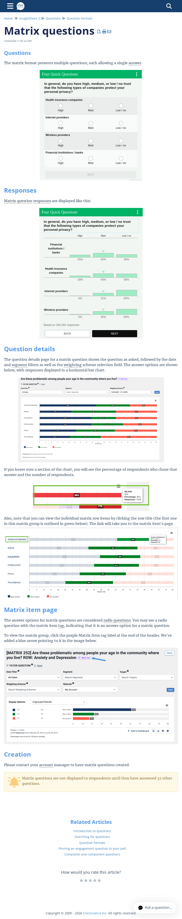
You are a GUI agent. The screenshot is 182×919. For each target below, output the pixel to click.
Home (8, 18)
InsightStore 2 (29, 18)
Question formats (80, 18)
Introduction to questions (92, 831)
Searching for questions (92, 837)
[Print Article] (104, 31)
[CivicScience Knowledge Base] (20, 4)
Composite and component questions (92, 854)
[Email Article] (109, 31)
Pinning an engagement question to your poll (92, 848)
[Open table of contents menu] (11, 5)
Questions (53, 18)
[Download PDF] (99, 31)
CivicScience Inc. (95, 913)
